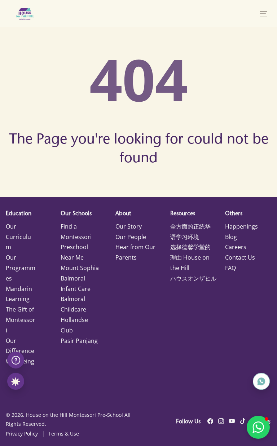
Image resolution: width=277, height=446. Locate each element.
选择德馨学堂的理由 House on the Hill (190, 257)
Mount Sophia (80, 268)
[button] (263, 14)
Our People (130, 237)
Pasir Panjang (79, 341)
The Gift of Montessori (20, 319)
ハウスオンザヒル (193, 278)
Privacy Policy (22, 433)
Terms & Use (63, 433)
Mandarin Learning (19, 294)
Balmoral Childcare (73, 304)
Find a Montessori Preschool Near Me (76, 241)
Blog (231, 237)
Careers (235, 247)
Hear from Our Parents (135, 252)
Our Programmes (20, 267)
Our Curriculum (18, 236)
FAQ (230, 268)
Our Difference (20, 346)
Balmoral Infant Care (76, 283)
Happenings (241, 226)
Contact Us (240, 257)
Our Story (128, 226)
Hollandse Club (74, 325)
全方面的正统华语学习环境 (190, 231)
